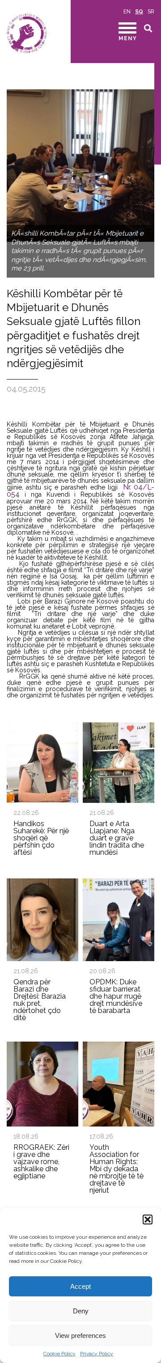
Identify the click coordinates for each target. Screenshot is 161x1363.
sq (139, 11)
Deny (81, 1311)
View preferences (80, 1335)
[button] (147, 1219)
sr (151, 11)
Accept (80, 1286)
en (127, 11)
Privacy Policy (96, 1353)
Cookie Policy (59, 1353)
